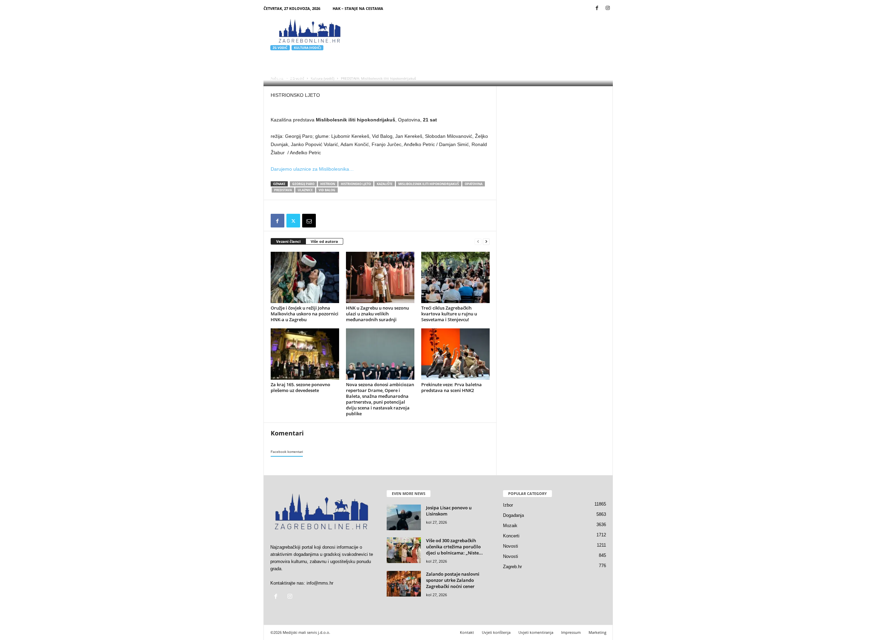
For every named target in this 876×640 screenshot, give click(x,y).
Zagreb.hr (512, 566)
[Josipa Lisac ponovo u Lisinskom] (404, 517)
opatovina (473, 184)
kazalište (384, 184)
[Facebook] (597, 8)
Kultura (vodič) (307, 47)
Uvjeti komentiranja (535, 632)
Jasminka (284, 77)
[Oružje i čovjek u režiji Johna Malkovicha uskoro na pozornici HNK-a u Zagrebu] (305, 277)
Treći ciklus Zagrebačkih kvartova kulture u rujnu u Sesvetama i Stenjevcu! (449, 314)
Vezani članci (288, 241)
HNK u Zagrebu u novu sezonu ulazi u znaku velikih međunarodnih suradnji (377, 314)
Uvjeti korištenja (496, 632)
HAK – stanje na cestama (358, 8)
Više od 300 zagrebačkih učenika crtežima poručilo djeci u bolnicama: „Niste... (454, 546)
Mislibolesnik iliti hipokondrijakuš (428, 184)
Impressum (571, 632)
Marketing (597, 632)
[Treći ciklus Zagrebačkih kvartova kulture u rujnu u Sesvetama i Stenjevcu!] (455, 277)
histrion (327, 184)
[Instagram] (608, 8)
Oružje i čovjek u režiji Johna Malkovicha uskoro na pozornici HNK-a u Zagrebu (304, 314)
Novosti (510, 546)
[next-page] (486, 241)
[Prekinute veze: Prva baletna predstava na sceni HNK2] (455, 354)
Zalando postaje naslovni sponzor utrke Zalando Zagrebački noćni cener (452, 580)
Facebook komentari (287, 452)
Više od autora (324, 241)
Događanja (513, 515)
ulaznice (305, 190)
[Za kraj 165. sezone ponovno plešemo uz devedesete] (305, 354)
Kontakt (467, 632)
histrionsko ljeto (356, 184)
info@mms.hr (320, 583)
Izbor (508, 505)
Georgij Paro (303, 184)
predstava (283, 190)
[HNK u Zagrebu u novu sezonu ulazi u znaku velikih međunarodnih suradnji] (380, 277)
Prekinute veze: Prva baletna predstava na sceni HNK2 (451, 387)
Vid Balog (327, 190)
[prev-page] (478, 241)
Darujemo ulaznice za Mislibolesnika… (312, 169)
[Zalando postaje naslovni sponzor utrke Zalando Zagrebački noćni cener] (404, 584)
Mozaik (510, 525)
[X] (293, 220)
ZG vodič (280, 47)
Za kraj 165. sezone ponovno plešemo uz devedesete (300, 387)
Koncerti (511, 535)
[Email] (309, 220)
